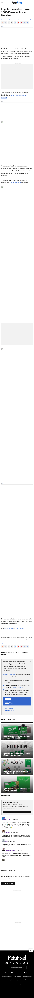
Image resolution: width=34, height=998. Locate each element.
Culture (5, 19)
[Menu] (2, 2)
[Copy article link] (27, 22)
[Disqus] (17, 839)
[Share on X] (9, 22)
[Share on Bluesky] (15, 22)
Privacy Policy (23, 980)
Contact (7, 973)
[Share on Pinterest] (21, 22)
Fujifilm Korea (8, 628)
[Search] (31, 2)
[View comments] (31, 19)
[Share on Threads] (12, 22)
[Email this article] (24, 22)
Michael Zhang (23, 19)
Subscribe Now (8, 883)
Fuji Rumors (20, 628)
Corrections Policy (27, 976)
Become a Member (9, 675)
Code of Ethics (17, 976)
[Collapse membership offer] (30, 661)
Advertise (14, 973)
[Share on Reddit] (2, 22)
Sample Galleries (18, 687)
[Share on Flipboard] (18, 22)
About (20, 973)
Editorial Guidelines (7, 976)
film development (15, 182)
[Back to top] (31, 950)
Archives (26, 973)
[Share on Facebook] (5, 22)
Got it (17, 812)
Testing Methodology (12, 980)
